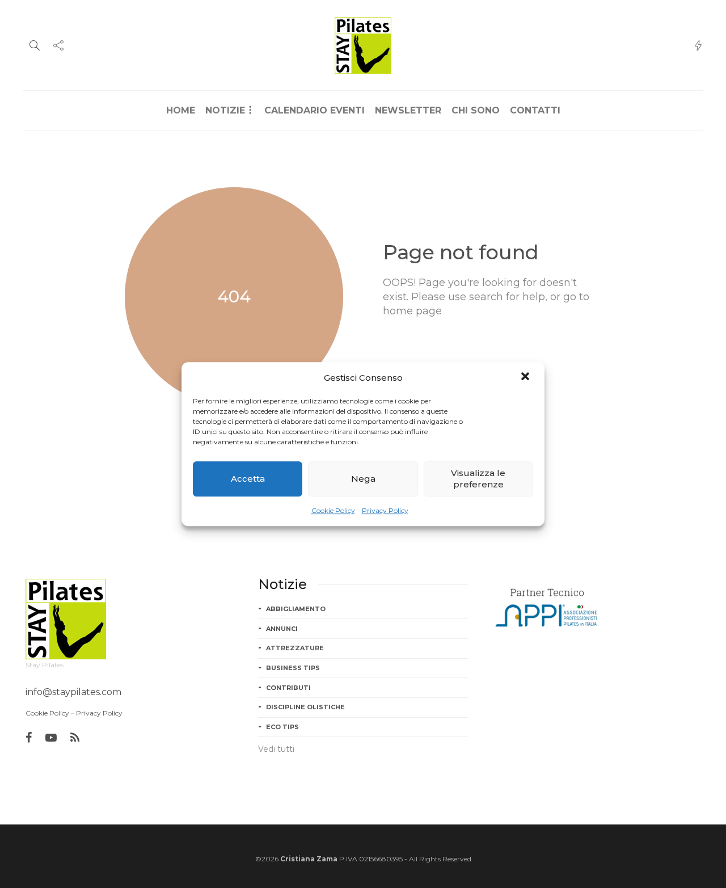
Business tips (293, 668)
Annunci (282, 629)
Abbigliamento (296, 609)
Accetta (248, 478)
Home (180, 110)
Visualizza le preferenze (478, 479)
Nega (363, 478)
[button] (526, 377)
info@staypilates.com (73, 692)
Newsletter (408, 110)
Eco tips (282, 727)
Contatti (535, 110)
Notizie (225, 110)
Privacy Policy (385, 510)
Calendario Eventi (314, 110)
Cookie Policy (333, 510)
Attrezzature (295, 648)
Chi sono (475, 110)
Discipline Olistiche (305, 707)
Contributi (288, 688)
